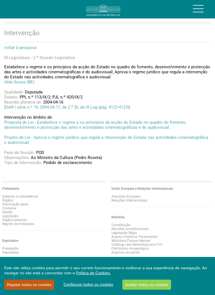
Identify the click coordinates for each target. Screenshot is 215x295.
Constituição (121, 225)
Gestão (7, 212)
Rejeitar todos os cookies (29, 284)
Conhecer (9, 208)
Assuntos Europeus (126, 196)
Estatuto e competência (20, 196)
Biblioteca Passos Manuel (130, 241)
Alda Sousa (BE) (19, 82)
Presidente (10, 248)
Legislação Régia (124, 233)
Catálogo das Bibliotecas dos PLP (137, 245)
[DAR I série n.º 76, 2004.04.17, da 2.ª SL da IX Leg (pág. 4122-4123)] (67, 107)
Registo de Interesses (18, 224)
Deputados (10, 252)
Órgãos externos (14, 220)
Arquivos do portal (125, 252)
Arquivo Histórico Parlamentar (134, 237)
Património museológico (130, 248)
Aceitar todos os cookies (146, 284)
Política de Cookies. (93, 273)
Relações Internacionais (129, 200)
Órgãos (7, 200)
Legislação (10, 216)
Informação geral (15, 204)
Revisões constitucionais (130, 229)
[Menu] (198, 8)
